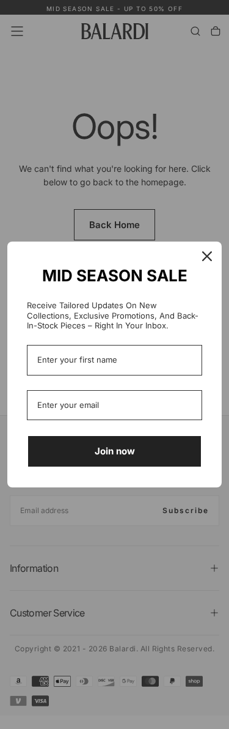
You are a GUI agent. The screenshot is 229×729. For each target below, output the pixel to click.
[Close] (207, 256)
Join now (115, 451)
